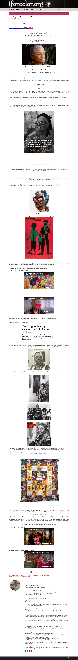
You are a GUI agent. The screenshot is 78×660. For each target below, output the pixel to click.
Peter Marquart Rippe (17, 576)
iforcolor (11, 18)
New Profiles (26, 9)
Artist (16, 18)
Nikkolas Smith (11, 576)
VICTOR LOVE (64, 13)
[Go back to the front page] (39, 4)
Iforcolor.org (11, 9)
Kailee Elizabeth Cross (37, 575)
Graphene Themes (16, 658)
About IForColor (18, 9)
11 (49, 571)
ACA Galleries (12, 575)
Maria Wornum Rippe (45, 575)
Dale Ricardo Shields (24, 575)
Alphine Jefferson (18, 575)
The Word (39, 9)
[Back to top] (75, 657)
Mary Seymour (13, 13)
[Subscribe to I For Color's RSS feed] (68, 658)
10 (47, 571)
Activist (14, 18)
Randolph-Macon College (26, 576)
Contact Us (33, 9)
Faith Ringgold (31, 575)
